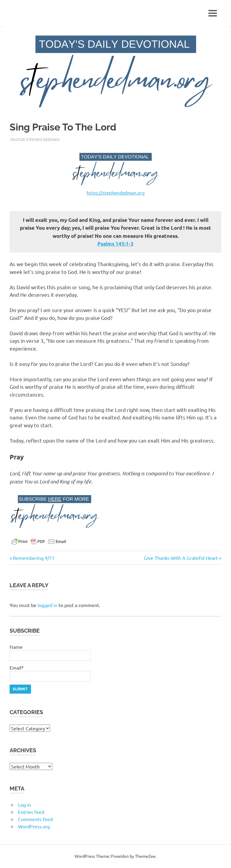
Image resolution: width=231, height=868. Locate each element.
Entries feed (31, 812)
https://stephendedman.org (116, 192)
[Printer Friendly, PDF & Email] (39, 541)
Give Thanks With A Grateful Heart (181, 558)
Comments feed (35, 819)
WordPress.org (34, 826)
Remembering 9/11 (34, 558)
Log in (24, 805)
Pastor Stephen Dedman (35, 139)
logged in (47, 605)
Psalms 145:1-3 (115, 244)
